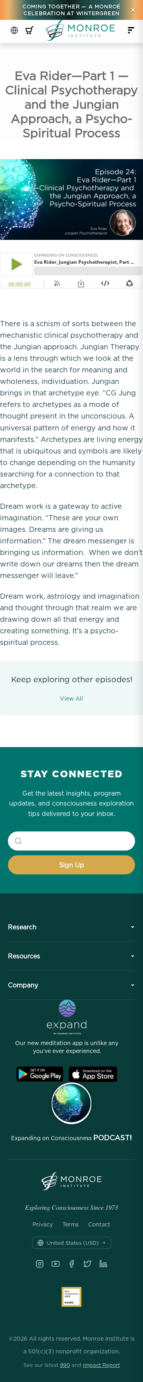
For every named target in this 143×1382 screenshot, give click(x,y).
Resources (24, 956)
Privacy (43, 1224)
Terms (70, 1224)
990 (65, 1365)
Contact (99, 1224)
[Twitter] (87, 1264)
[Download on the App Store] (93, 1074)
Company (23, 985)
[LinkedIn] (103, 1264)
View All (71, 698)
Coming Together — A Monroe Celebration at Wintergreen (71, 10)
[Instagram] (40, 1264)
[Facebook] (71, 1264)
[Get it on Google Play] (40, 1074)
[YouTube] (56, 1264)
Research (22, 926)
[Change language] (14, 30)
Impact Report (101, 1365)
